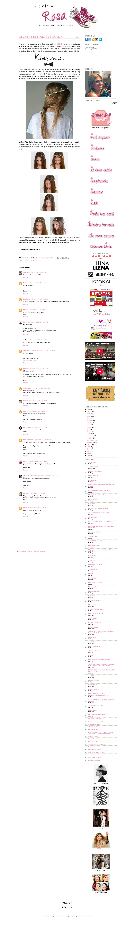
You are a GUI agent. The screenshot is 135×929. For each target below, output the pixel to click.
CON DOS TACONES (95, 541)
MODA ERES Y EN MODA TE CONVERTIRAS (101, 670)
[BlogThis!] (63, 258)
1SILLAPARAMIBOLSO (96, 744)
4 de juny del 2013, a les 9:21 (39, 299)
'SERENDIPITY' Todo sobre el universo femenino (101, 700)
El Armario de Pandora (95, 582)
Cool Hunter (92, 556)
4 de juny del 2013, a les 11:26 (38, 340)
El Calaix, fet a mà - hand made (98, 508)
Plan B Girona (92, 710)
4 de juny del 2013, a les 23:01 (42, 439)
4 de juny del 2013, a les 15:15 (42, 388)
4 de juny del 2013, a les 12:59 (39, 368)
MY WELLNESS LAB (95, 721)
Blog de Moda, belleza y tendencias (99, 659)
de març (89, 422)
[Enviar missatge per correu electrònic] (58, 258)
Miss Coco (26, 322)
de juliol (89, 431)
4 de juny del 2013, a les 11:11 (39, 322)
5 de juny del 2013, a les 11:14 (49, 475)
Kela (29, 291)
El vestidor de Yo (93, 591)
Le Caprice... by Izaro (95, 564)
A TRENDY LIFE (94, 467)
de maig (89, 427)
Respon (25, 277)
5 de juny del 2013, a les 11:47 (38, 493)
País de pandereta (93, 689)
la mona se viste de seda (95, 609)
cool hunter (26, 272)
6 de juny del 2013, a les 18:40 (39, 507)
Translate (98, 49)
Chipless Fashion (93, 680)
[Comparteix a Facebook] (66, 258)
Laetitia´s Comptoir (94, 600)
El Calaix (26, 493)
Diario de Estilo (93, 499)
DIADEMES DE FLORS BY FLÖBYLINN (41, 36)
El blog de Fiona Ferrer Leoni (97, 495)
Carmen (25, 400)
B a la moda (92, 578)
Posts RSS (33, 2)
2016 (88, 449)
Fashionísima (92, 480)
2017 (88, 451)
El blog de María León (95, 749)
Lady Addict (92, 504)
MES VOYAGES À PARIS (96, 752)
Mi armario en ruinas (95, 757)
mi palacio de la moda (29, 360)
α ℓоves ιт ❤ (92, 655)
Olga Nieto (26, 411)
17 (77, 37)
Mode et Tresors (93, 736)
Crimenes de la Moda (95, 471)
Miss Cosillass (92, 618)
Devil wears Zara (93, 545)
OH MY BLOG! (93, 741)
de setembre (90, 436)
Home (27, 2)
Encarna (26, 427)
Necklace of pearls (94, 747)
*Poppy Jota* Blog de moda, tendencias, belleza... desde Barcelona (101, 632)
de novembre (91, 440)
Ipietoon (73, 916)
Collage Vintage (93, 729)
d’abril (89, 425)
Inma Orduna (27, 461)
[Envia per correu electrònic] (61, 258)
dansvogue (91, 755)
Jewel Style (91, 560)
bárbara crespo (93, 627)
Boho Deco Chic (93, 475)
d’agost (89, 433)
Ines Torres (26, 299)
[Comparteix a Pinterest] (68, 258)
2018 (88, 453)
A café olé (91, 642)
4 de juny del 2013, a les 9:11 (38, 283)
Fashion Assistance (94, 760)
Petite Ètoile (92, 596)
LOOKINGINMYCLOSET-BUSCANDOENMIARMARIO (98, 694)
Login (49, 2)
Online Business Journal (87, 916)
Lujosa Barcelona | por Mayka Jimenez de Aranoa (101, 526)
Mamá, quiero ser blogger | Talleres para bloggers (101, 485)
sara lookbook (92, 569)
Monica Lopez (27, 388)
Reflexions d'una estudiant (96, 714)
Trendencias (92, 462)
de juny (89, 429)
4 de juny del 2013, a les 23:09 (41, 461)
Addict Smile (92, 637)
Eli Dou (25, 309)
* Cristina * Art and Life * (31, 475)
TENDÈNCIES (35, 260)
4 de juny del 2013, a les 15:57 (39, 411)
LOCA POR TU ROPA (95, 613)
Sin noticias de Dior (94, 532)
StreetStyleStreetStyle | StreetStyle (98, 490)
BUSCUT (91, 573)
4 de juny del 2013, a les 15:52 (38, 400)
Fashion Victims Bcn (94, 622)
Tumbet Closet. (93, 536)
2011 (88, 411)
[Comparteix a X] (65, 258)
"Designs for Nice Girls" (95, 705)
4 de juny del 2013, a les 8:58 (39, 272)
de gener (89, 418)
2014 (88, 444)
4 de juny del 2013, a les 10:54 (37, 309)
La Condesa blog (93, 739)
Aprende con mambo (29, 350)
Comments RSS (41, 2)
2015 (88, 447)
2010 (88, 409)
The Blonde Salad (93, 727)
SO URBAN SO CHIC (95, 719)
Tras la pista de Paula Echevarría (98, 512)
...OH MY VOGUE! (94, 650)
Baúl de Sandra (28, 439)
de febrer (89, 420)
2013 (88, 416)
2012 (88, 414)
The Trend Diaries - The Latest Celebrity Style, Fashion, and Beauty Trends (101, 664)
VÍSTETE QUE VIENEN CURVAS (99, 521)
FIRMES (27, 260)
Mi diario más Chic (94, 724)
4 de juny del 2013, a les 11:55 (46, 350)
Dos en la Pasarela (94, 646)
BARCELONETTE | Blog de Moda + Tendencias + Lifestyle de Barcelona (101, 732)
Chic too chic (92, 605)
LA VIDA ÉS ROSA (47, 916)
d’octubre (90, 438)
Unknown (26, 283)
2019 (88, 455)
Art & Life (91, 676)
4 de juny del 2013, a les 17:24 (38, 427)
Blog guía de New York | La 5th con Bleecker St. (101, 550)
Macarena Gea (92, 587)
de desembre (90, 442)
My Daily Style (92, 517)
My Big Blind (92, 685)
